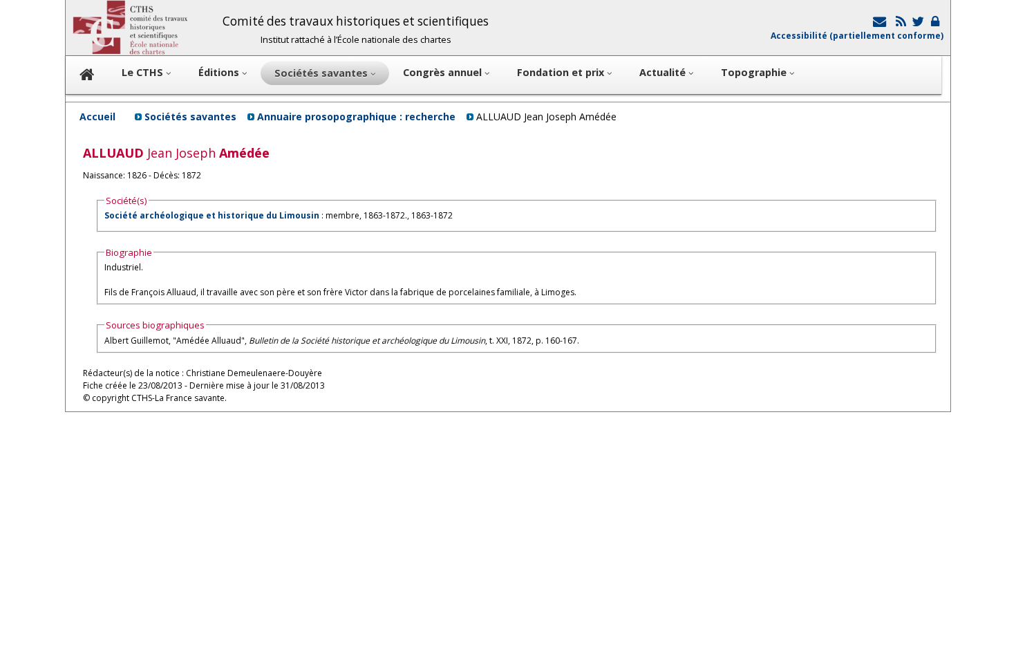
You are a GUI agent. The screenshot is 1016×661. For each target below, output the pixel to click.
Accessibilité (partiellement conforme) (857, 35)
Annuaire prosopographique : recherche (356, 116)
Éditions (220, 72)
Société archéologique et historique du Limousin (211, 215)
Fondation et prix (562, 72)
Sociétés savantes (190, 116)
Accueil (97, 116)
